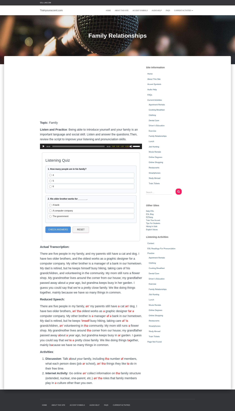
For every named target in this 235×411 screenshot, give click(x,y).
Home (108, 10)
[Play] (43, 146)
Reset (81, 229)
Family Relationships (158, 136)
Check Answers (58, 229)
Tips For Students (153, 223)
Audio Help (157, 10)
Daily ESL (150, 211)
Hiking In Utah (151, 226)
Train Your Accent (153, 220)
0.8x (113, 146)
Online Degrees (155, 157)
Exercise (152, 131)
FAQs (168, 10)
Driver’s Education (157, 125)
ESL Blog (150, 214)
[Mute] (130, 146)
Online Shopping (156, 162)
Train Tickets (154, 183)
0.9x (117, 146)
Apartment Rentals (157, 105)
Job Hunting (154, 147)
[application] (91, 146)
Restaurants (154, 168)
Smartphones (154, 173)
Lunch (151, 141)
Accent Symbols (140, 10)
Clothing (152, 115)
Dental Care (154, 120)
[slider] (137, 146)
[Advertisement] (91, 94)
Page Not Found (154, 342)
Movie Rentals (155, 152)
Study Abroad (154, 178)
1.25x (127, 146)
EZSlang (149, 217)
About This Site (122, 10)
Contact (150, 243)
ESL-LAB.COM (45, 3)
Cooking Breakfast (157, 110)
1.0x (122, 146)
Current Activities (183, 10)
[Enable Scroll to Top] (229, 405)
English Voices (152, 230)
